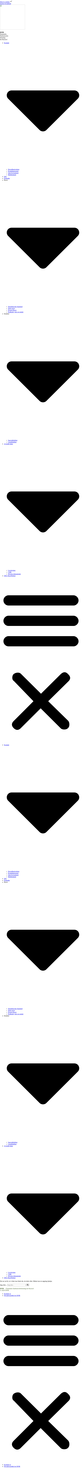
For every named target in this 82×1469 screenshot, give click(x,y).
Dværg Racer (12, 310)
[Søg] (27, 1285)
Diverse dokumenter (14, 574)
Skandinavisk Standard (15, 306)
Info (5, 176)
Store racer (11, 308)
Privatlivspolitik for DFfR (12, 1295)
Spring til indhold (5, 3)
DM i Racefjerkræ (10, 576)
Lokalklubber (12, 442)
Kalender (7, 178)
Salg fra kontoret (13, 173)
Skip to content (5, 2)
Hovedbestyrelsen (13, 169)
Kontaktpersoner (13, 171)
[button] (41, 660)
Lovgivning (11, 570)
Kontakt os (7, 1294)
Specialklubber (12, 440)
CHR (9, 572)
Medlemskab (12, 175)
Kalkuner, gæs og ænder (15, 312)
